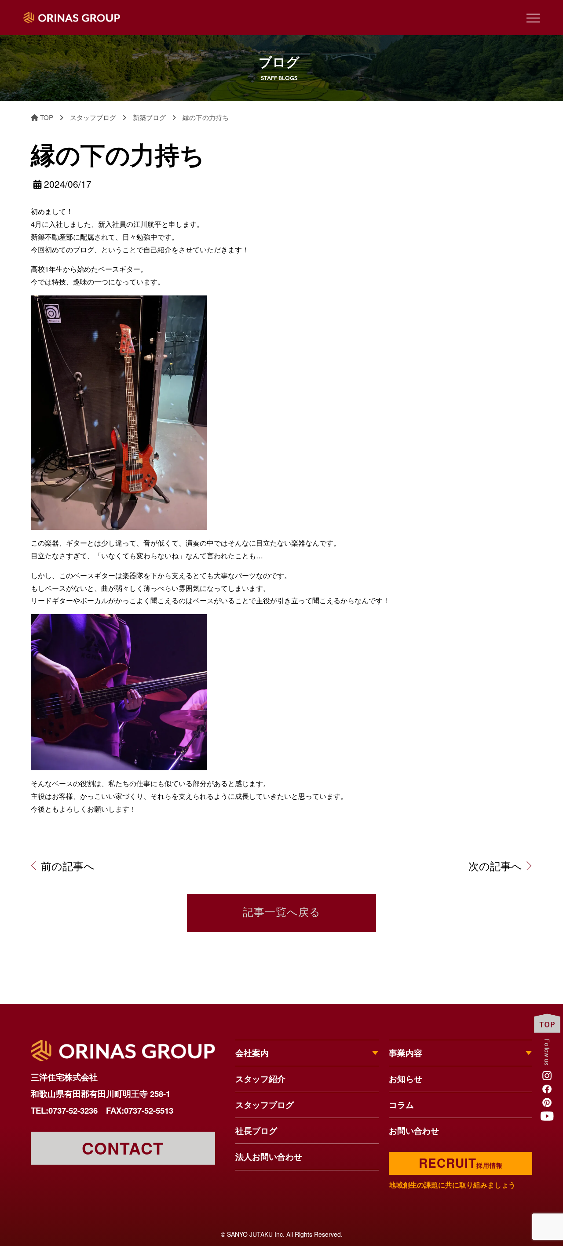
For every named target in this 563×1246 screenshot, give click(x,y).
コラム (401, 1105)
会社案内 (252, 1053)
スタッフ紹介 (260, 1079)
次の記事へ (495, 865)
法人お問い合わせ (268, 1156)
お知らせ (405, 1079)
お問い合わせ (414, 1131)
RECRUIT (461, 1163)
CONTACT (123, 1147)
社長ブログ (256, 1131)
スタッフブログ (264, 1105)
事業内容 (405, 1053)
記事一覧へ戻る (282, 913)
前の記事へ (68, 865)
